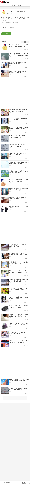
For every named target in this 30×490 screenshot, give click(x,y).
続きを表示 (15, 398)
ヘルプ (28, 483)
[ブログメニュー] (28, 12)
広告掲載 (27, 482)
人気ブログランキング (4, 2)
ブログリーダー (21, 482)
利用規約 (24, 483)
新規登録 (10, 482)
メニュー (28, 2)
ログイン (24, 2)
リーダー (20, 2)
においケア (4, 27)
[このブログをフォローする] (6, 33)
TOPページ (5, 482)
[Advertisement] (15, 93)
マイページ (15, 482)
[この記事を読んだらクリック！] (26, 50)
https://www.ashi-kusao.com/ (7, 24)
